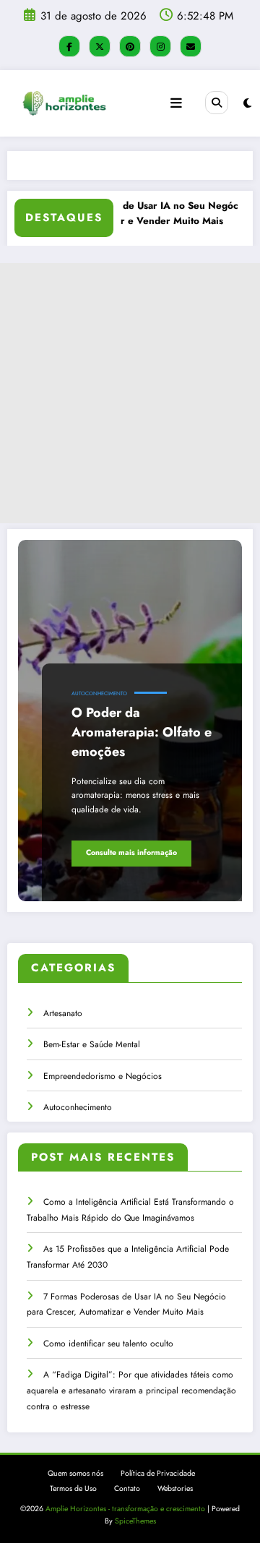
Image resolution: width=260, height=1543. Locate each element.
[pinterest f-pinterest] (130, 46)
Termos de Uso (73, 1488)
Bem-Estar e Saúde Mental (91, 1044)
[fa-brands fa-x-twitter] (99, 46)
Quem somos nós (75, 1473)
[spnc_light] (247, 103)
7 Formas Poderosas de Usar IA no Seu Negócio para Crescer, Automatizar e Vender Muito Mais (132, 213)
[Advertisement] (130, 393)
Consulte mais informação (131, 852)
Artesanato (62, 1013)
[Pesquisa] (216, 102)
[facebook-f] (69, 46)
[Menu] (176, 103)
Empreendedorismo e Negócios (102, 1076)
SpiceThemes (135, 1521)
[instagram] (160, 46)
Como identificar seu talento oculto (108, 1343)
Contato (127, 1488)
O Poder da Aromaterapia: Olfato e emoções (142, 732)
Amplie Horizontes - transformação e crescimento (125, 1508)
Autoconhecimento (99, 693)
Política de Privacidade (158, 1473)
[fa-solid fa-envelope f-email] (191, 46)
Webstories (175, 1488)
